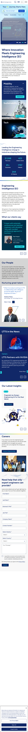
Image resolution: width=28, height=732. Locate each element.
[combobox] (14, 534)
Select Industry (7, 532)
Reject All (14, 724)
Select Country (7, 538)
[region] (14, 719)
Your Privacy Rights (14, 720)
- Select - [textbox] (5, 534)
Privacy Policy (22, 561)
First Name (6, 493)
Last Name (5, 500)
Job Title (5, 513)
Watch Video (21, 242)
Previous (21, 253)
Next (25, 253)
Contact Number (7, 525)
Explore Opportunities (9, 451)
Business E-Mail (7, 506)
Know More (6, 30)
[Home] (6, 2)
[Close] (26, 708)
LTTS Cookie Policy (12, 717)
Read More (20, 96)
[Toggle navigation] (26, 2)
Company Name (7, 519)
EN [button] (22, 2)
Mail (18, 2)
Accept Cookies (14, 729)
